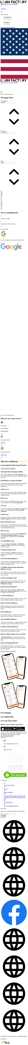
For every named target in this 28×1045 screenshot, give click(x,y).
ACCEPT (11, 736)
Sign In (2, 27)
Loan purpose (4, 101)
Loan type (3, 131)
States (2, 161)
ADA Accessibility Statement (11, 806)
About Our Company (9, 785)
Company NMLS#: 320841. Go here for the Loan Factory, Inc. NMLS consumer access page (14, 797)
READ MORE (4, 736)
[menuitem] (8, 18)
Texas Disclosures (8, 802)
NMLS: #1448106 (8, 792)
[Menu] (1, 84)
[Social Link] (14, 844)
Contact (6, 788)
